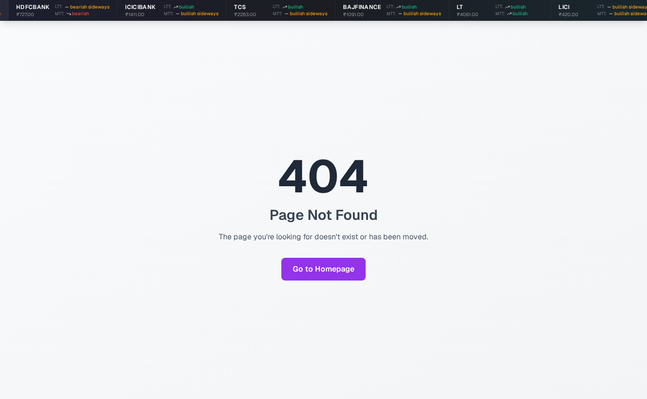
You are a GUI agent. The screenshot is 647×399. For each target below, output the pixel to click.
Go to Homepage (323, 269)
